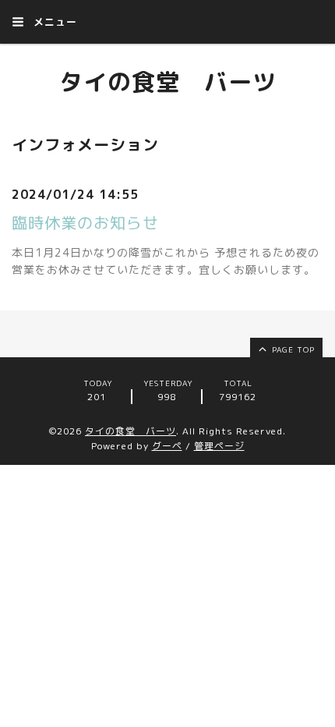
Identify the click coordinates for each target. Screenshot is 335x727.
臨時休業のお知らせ (85, 222)
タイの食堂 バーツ (168, 82)
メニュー (53, 22)
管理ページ (219, 445)
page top (292, 349)
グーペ (167, 445)
